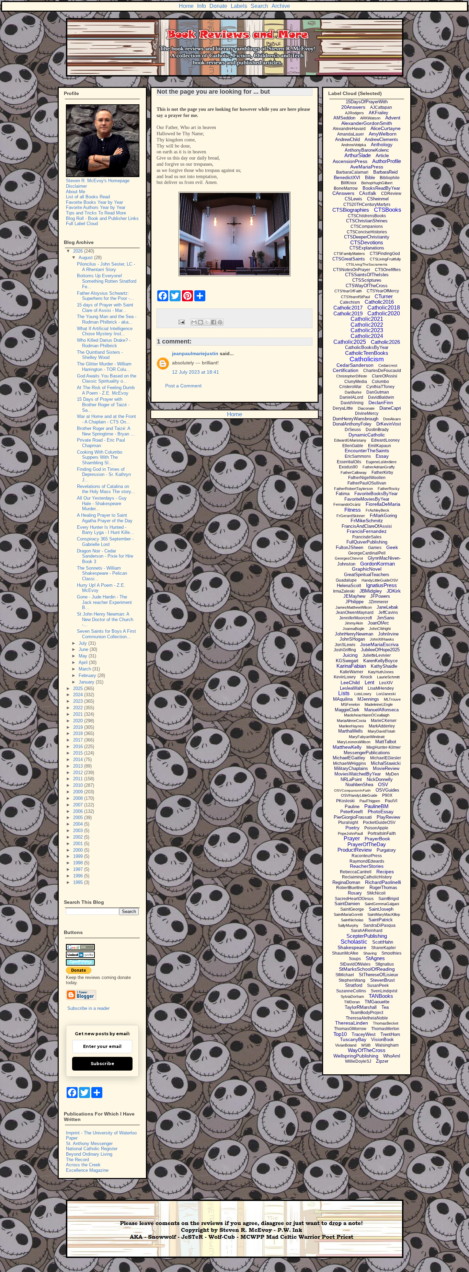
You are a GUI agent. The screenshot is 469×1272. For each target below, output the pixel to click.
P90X (387, 795)
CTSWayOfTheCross (367, 285)
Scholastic (354, 941)
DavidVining (352, 402)
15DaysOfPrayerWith (367, 101)
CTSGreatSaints (348, 258)
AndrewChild (347, 139)
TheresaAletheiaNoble (367, 1018)
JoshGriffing (345, 649)
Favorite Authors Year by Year (95, 207)
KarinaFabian (351, 666)
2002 (78, 837)
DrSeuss (353, 429)
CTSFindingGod (385, 253)
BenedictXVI (347, 177)
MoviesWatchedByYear (357, 774)
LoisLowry (362, 694)
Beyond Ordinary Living (89, 1154)
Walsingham (387, 1045)
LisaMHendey (381, 688)
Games (374, 547)
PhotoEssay (380, 811)
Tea (385, 1007)
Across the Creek (83, 1164)
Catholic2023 (367, 330)
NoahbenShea (359, 784)
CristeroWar (350, 386)
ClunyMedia (355, 381)
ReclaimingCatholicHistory (367, 877)
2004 (78, 824)
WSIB (365, 1045)
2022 (78, 707)
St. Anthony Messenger (89, 1143)
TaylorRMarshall (361, 1007)
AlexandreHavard (349, 128)
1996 (78, 875)
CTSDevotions (366, 242)
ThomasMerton (385, 1028)
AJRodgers (354, 113)
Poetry (352, 827)
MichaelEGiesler (385, 758)
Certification (345, 370)
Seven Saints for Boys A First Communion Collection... (106, 634)
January (87, 682)
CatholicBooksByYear (366, 347)
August (86, 257)
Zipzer (382, 1061)
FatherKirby (382, 472)
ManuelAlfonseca (381, 709)
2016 (78, 746)
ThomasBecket (385, 1023)
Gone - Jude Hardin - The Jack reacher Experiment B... (104, 602)
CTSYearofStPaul (355, 297)
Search (259, 6)
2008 (78, 798)
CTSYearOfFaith (348, 291)
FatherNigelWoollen (367, 477)
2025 (78, 688)
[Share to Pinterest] (220, 322)
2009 (78, 791)
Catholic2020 (383, 313)
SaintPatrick (380, 919)
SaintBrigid (388, 898)
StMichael (344, 974)
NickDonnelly (380, 779)
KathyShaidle (384, 666)
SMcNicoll (376, 893)
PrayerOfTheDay (366, 844)
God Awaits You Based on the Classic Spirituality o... (106, 378)
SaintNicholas (352, 920)
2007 (78, 804)
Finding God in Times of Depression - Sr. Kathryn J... (104, 474)
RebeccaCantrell (355, 872)
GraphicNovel (366, 569)
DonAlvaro (392, 419)
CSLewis (353, 198)
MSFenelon (350, 704)
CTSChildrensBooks (367, 215)
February (88, 675)
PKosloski (345, 800)
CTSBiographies (350, 210)
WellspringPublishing (355, 1056)
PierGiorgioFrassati (353, 817)
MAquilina (343, 699)
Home (186, 6)
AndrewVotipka (353, 145)
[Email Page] (181, 321)
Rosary (355, 893)
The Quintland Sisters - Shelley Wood (100, 355)
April (84, 662)
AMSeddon (344, 117)
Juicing (350, 655)
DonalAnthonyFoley (352, 424)
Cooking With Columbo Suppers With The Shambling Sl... (99, 457)
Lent (369, 682)
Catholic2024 (367, 336)
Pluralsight (348, 822)
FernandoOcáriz (347, 504)
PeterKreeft (351, 811)
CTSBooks (387, 210)
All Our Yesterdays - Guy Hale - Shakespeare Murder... (102, 503)
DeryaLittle (343, 408)
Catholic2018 (383, 308)
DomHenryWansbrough (355, 418)
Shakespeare (352, 947)
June (84, 649)
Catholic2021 (367, 319)
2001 (78, 843)
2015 (78, 753)
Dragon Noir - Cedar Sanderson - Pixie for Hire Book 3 (105, 556)
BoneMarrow (346, 188)
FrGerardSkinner (350, 516)
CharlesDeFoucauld (382, 370)
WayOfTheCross (367, 1050)
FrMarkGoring (383, 515)
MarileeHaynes (351, 726)
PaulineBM (376, 806)
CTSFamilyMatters (349, 254)
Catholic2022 (367, 325)
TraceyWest (364, 1034)
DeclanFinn (380, 402)
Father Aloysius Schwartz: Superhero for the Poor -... (105, 296)
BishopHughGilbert (376, 183)
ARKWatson (370, 118)
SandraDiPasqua (379, 925)
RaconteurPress (367, 855)
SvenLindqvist (384, 991)
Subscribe (102, 1063)
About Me (75, 191)
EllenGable (352, 445)
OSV (383, 784)
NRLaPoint (351, 779)
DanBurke (353, 392)
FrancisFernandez (367, 531)
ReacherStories (367, 866)
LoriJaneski (386, 694)
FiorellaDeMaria (383, 504)
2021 (78, 714)
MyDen (392, 774)
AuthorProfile (386, 161)
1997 (78, 869)
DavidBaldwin (381, 397)
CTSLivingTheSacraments (366, 264)
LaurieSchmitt (388, 677)
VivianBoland (345, 1045)
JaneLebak (387, 607)
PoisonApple (376, 828)
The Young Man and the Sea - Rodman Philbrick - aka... (106, 319)
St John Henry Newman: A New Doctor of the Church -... (105, 619)
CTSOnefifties (388, 269)
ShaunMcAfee (345, 953)
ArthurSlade (357, 155)
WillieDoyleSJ (358, 1061)
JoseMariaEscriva (379, 644)
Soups (355, 958)
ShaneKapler (383, 947)
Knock (366, 677)
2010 (78, 785)
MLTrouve (392, 699)
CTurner (384, 296)
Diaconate (366, 408)
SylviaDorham (352, 996)
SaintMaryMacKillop (383, 914)
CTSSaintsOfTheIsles (367, 274)
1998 (78, 862)
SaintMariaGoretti (348, 914)
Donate (218, 6)
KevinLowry (345, 677)
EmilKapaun (379, 445)
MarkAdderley (382, 726)
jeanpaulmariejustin (195, 353)
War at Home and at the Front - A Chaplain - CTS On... (106, 419)
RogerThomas (383, 887)
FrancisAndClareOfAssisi (367, 526)
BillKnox (348, 182)
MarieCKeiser (384, 720)
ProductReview (355, 850)
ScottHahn (382, 942)
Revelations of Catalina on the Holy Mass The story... (106, 489)
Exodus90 (348, 467)
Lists (344, 693)
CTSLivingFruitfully (385, 259)
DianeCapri (390, 408)
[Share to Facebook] (213, 322)
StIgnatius (384, 964)
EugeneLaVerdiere (381, 462)
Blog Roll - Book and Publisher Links (102, 218)
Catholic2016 (379, 302)
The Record (77, 1159)
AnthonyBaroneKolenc (367, 150)
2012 (78, 772)
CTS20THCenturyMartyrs (366, 204)
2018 (78, 733)
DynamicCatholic (366, 434)
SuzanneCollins (351, 991)
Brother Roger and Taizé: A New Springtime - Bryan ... (106, 431)
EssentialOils (349, 461)
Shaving (370, 953)
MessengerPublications (367, 752)
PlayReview (388, 817)
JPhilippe (354, 601)
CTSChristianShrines (367, 220)
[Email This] (194, 322)
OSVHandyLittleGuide (359, 795)
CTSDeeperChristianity (366, 237)
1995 (78, 882)
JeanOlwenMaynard (355, 612)
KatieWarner (351, 671)
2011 (78, 778)
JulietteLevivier (377, 655)
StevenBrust (382, 980)
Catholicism (367, 359)
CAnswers (343, 193)
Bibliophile (390, 177)
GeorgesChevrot (349, 558)
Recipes (385, 871)
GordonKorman (377, 564)
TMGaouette (377, 1001)
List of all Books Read (88, 196)
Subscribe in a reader (88, 1008)
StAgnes (375, 958)
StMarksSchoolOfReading (367, 969)
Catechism (350, 302)
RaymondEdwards (367, 861)
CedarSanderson (355, 365)
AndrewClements (381, 139)
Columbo (380, 381)
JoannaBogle (353, 629)
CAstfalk (367, 193)
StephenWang (352, 980)
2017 (78, 740)
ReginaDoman (346, 882)
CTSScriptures (366, 280)
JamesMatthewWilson (353, 607)
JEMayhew (354, 596)
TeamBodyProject (366, 1012)
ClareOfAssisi (384, 376)
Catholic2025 (349, 342)
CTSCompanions (367, 226)
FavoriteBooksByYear (376, 493)
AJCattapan (381, 107)
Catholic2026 (385, 342)
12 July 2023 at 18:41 (195, 372)
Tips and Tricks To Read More (96, 212)
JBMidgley (370, 591)
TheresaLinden (351, 1023)
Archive (281, 6)
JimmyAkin (354, 623)
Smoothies (391, 953)
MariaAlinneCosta (351, 721)
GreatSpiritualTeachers (366, 574)
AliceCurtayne (385, 128)
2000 (78, 850)
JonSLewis (345, 644)
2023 (78, 701)
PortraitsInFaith (382, 833)
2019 (78, 727)
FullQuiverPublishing (366, 542)
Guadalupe (346, 580)
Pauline (352, 806)
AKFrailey (378, 112)
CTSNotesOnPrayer (351, 269)
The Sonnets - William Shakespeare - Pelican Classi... (102, 573)
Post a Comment (183, 385)
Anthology (381, 144)
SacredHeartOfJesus (354, 898)
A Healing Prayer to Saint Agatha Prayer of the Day (105, 518)
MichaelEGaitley (349, 757)
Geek (392, 547)
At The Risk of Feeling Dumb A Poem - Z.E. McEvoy (106, 390)
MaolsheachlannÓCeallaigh (366, 715)
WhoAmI (391, 1056)
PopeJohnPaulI (350, 833)
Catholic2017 (348, 308)
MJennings (368, 699)
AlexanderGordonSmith (366, 123)
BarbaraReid (385, 172)
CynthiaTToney (380, 386)
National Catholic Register (91, 1148)
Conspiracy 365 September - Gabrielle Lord (105, 541)
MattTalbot (385, 741)
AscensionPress (350, 161)
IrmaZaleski (344, 591)
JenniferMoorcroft (355, 618)
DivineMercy (366, 413)
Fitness (352, 510)
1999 (78, 856)
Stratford (353, 985)
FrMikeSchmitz (367, 520)
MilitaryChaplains (351, 768)
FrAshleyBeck (377, 510)
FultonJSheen (349, 547)
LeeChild (350, 682)
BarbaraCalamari (352, 172)
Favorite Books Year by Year (94, 202)
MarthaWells (350, 731)
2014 (78, 759)
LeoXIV (386, 682)
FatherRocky (389, 489)
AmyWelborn (383, 134)
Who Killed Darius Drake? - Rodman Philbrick (103, 343)
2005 (78, 817)
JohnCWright (380, 629)
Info (201, 6)
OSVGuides (387, 790)
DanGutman (377, 392)
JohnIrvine (388, 634)
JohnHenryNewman (354, 634)
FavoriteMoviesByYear (366, 499)
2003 (78, 830)
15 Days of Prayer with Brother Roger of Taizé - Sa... (103, 404)
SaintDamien (347, 903)
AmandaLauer (350, 134)
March (85, 669)
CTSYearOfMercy (383, 291)
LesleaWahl (351, 688)
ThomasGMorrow (350, 1028)
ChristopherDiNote (351, 376)
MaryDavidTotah (381, 731)
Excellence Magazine (87, 1170)
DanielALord (351, 397)
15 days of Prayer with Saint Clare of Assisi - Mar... (105, 307)
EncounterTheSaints (367, 450)
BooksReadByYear (381, 188)
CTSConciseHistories (367, 232)
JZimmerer (378, 601)
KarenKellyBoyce (380, 660)
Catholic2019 (348, 313)
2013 (78, 766)
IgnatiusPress (381, 585)
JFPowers (380, 596)
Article (382, 155)
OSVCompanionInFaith (352, 790)
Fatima (343, 493)
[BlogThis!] (200, 322)
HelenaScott (349, 585)
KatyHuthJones (381, 672)
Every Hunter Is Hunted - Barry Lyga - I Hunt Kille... (105, 530)
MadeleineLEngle (379, 704)
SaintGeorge (352, 909)
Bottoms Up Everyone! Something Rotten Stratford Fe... (106, 281)
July (83, 643)
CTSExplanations (367, 247)
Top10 (340, 1034)
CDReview (391, 193)
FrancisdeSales (366, 537)
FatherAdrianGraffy (379, 467)
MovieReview (386, 768)
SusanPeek (378, 985)
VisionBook (382, 1039)
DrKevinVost (388, 424)
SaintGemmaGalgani (382, 904)
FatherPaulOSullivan (366, 483)
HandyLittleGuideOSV (380, 580)
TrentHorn (390, 1034)
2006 (78, 811)
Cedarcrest (387, 365)
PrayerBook (377, 838)
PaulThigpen (369, 801)
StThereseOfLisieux (378, 974)
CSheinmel (378, 198)
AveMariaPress (366, 167)
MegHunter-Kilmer (383, 747)
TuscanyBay (353, 1039)
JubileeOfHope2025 (380, 649)
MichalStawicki (386, 763)
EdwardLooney (385, 440)
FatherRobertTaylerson (353, 489)
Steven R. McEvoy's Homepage (97, 180)
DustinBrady (377, 429)
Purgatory (386, 850)
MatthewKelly (347, 747)
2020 (78, 720)
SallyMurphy (348, 925)
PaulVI (391, 800)
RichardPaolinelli (383, 882)
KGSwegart (347, 660)
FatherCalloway (354, 472)
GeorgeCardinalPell (367, 553)
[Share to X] (207, 322)
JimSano (385, 617)
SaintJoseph (381, 909)
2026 (78, 251)
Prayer (352, 838)
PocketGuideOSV (379, 822)
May (84, 655)
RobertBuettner (350, 887)
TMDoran (352, 1002)
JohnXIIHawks (382, 639)
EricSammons (358, 456)
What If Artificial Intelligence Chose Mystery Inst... (105, 331)
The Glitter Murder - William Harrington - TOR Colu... (104, 366)
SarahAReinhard (366, 930)
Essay (382, 456)
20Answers (353, 107)
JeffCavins (388, 612)
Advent (392, 117)
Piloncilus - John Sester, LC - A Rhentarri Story (106, 266)
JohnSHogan (352, 639)
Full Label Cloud (82, 223)
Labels (239, 6)
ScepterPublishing (366, 936)
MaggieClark (347, 709)
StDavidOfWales (355, 964)
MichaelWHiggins (349, 763)
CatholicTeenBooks (366, 353)
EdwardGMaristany (350, 440)
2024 (78, 694)
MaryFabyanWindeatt (367, 737)
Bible (370, 177)
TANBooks (381, 996)
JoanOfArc (378, 623)
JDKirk (394, 591)
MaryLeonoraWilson (353, 742)
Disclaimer (76, 186)
